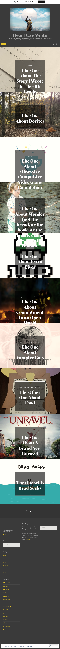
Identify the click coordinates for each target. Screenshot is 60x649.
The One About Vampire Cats (30, 352)
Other (4, 572)
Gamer (5, 559)
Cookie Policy (29, 646)
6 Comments (36, 297)
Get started (41, 1)
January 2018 (6, 626)
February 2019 (6, 596)
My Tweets (6, 534)
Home (3, 44)
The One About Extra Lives (30, 261)
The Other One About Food (30, 397)
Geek (4, 562)
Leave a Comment (36, 478)
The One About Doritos (30, 118)
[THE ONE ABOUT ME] (56, 44)
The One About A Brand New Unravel (30, 445)
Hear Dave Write (30, 35)
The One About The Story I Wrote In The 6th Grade (30, 80)
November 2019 (7, 586)
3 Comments (37, 342)
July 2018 (5, 609)
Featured (30, 65)
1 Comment (37, 387)
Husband (5, 565)
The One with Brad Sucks (30, 485)
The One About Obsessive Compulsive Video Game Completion (30, 174)
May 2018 (5, 616)
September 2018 (7, 606)
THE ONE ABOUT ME (13, 44)
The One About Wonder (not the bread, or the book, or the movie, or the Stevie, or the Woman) (30, 227)
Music (4, 569)
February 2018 (6, 623)
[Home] (53, 44)
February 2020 (6, 582)
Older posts (30, 511)
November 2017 (7, 630)
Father (4, 555)
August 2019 (6, 589)
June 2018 (5, 613)
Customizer (27, 539)
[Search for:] (11, 545)
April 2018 (5, 619)
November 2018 (7, 603)
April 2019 (5, 593)
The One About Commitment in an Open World (30, 312)
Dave (30, 297)
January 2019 (6, 599)
